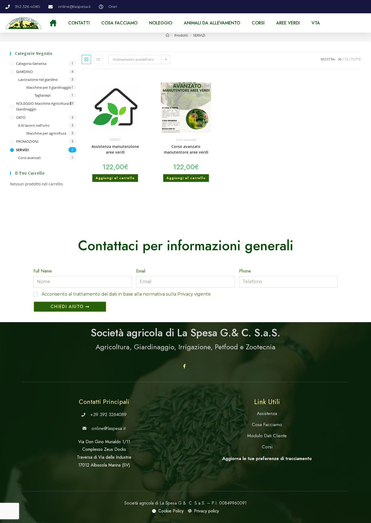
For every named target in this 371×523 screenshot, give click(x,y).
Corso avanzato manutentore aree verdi (186, 149)
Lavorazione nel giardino (38, 79)
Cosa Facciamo (119, 23)
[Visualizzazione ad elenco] (98, 59)
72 (346, 59)
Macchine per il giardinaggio (48, 87)
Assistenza (267, 413)
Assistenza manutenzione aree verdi (115, 149)
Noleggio (160, 23)
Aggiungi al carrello (115, 178)
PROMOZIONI (27, 141)
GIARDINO (24, 71)
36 (340, 59)
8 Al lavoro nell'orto (33, 125)
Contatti (79, 23)
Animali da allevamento (212, 23)
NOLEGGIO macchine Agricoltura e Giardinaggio (43, 106)
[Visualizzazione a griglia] (86, 59)
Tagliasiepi (42, 95)
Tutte (356, 59)
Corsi (258, 23)
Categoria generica (31, 63)
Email (140, 271)
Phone (245, 271)
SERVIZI (199, 35)
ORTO (21, 117)
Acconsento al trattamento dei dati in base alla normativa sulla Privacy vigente (126, 294)
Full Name (42, 271)
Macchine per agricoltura (46, 133)
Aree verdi (288, 23)
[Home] (167, 35)
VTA (316, 23)
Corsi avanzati (29, 157)
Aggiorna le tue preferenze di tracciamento (267, 458)
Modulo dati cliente (267, 435)
